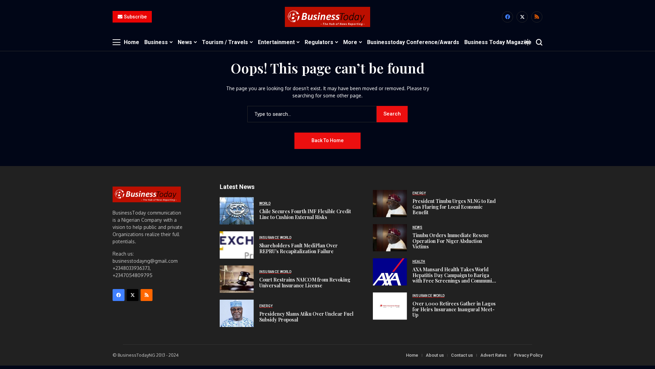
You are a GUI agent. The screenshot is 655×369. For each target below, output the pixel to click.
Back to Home (327, 140)
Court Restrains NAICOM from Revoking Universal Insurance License (304, 282)
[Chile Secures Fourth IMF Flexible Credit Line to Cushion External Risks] (237, 210)
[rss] (536, 17)
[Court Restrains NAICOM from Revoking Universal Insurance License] (237, 279)
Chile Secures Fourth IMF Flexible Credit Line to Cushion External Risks (305, 214)
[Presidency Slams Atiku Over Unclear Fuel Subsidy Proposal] (237, 313)
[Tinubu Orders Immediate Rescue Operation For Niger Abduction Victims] (390, 237)
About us (435, 355)
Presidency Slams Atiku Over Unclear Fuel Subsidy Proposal (306, 317)
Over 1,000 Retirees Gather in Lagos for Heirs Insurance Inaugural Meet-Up (454, 309)
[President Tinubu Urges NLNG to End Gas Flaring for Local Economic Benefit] (390, 203)
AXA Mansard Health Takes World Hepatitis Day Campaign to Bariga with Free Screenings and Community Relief (454, 278)
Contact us (462, 355)
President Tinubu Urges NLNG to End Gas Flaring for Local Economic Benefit (454, 207)
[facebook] (507, 17)
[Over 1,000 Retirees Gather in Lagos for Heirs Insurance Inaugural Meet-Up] (390, 306)
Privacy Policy (528, 355)
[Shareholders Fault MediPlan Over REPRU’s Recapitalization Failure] (237, 245)
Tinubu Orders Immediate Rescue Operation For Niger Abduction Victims (450, 241)
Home (412, 355)
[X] (522, 17)
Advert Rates (493, 355)
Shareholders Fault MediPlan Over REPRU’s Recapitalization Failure (298, 248)
